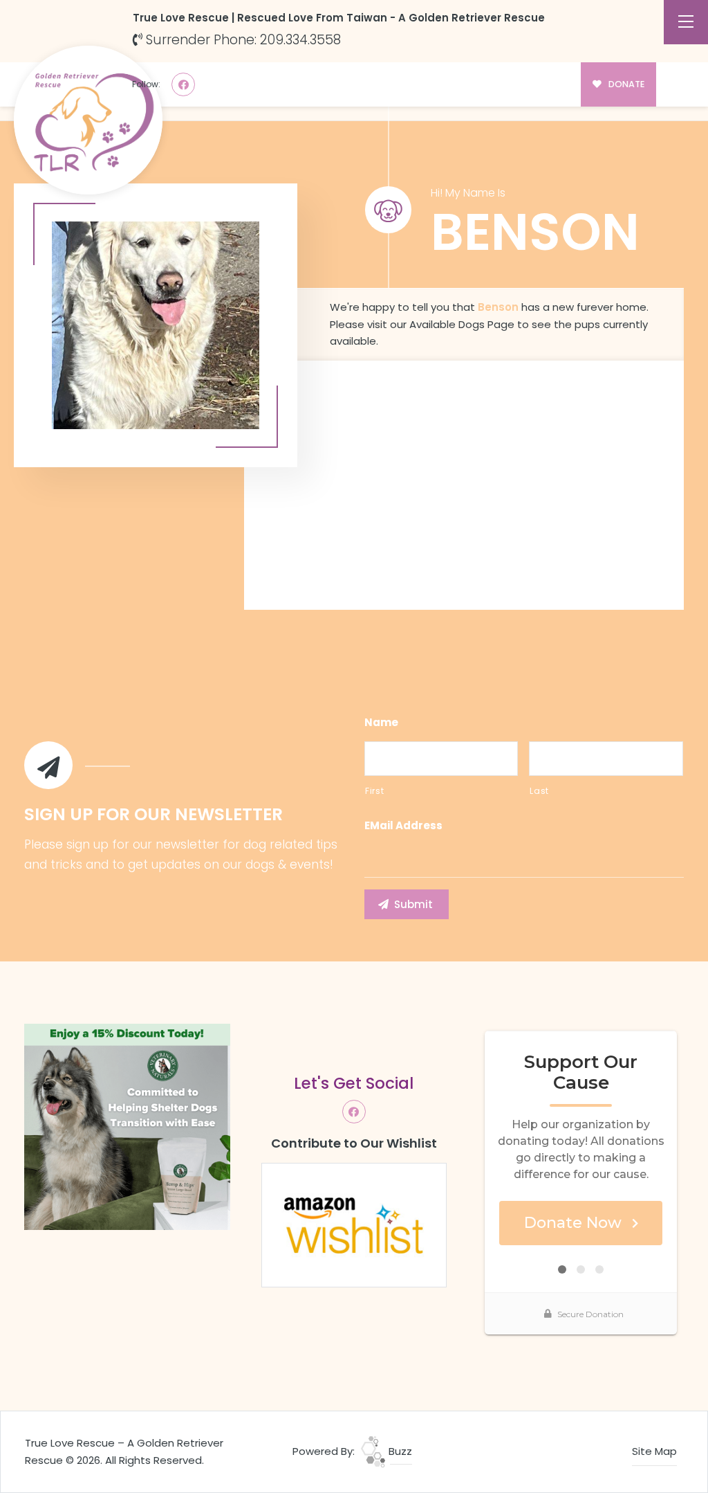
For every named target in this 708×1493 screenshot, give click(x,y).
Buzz (399, 1451)
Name (381, 723)
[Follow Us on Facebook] (183, 84)
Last (539, 791)
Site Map (654, 1451)
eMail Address (403, 826)
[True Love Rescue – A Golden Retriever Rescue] (88, 120)
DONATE (625, 84)
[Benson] (155, 325)
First (374, 791)
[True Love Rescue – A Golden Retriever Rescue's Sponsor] (127, 1126)
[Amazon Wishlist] (354, 1224)
